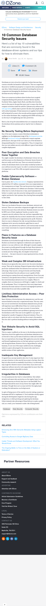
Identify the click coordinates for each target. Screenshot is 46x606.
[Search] (42, 2)
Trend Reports (17, 7)
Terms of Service (7, 514)
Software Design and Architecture (21, 27)
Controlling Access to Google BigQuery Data (17, 436)
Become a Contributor (9, 500)
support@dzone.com (9, 534)
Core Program (6, 503)
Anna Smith (13, 58)
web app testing (7, 109)
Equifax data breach (19, 182)
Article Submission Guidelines (12, 496)
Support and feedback (9, 479)
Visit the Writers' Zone (9, 506)
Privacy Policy (7, 517)
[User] (36, 3)
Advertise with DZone (9, 489)
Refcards (5, 7)
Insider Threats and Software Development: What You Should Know (21, 442)
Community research (9, 482)
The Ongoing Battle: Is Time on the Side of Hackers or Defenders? (21, 449)
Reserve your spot (23, 19)
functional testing (14, 138)
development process (35, 136)
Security (38, 27)
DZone (4, 27)
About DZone (6, 475)
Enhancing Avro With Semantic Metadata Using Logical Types (21, 431)
